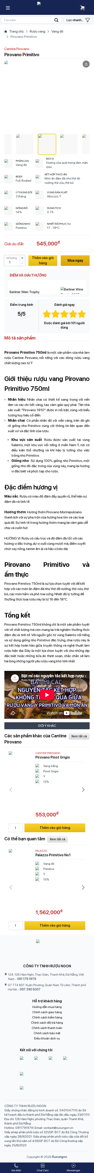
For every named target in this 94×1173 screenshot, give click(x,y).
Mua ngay (75, 260)
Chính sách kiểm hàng (47, 1017)
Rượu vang (37, 31)
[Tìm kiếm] (31, 20)
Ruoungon (59, 1157)
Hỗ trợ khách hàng (47, 1001)
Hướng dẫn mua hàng (47, 1007)
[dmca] (47, 1091)
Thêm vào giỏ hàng (43, 260)
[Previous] (10, 789)
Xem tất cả (79, 736)
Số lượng (11, 257)
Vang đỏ (57, 31)
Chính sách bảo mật (47, 1033)
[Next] (83, 789)
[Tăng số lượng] (22, 258)
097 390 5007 (30, 989)
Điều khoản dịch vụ (47, 1038)
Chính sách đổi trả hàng (47, 1022)
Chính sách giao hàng (47, 1012)
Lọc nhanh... (74, 20)
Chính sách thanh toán (47, 1028)
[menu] (7, 7)
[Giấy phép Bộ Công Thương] (47, 1078)
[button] (25, 144)
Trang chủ (16, 31)
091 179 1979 (26, 979)
